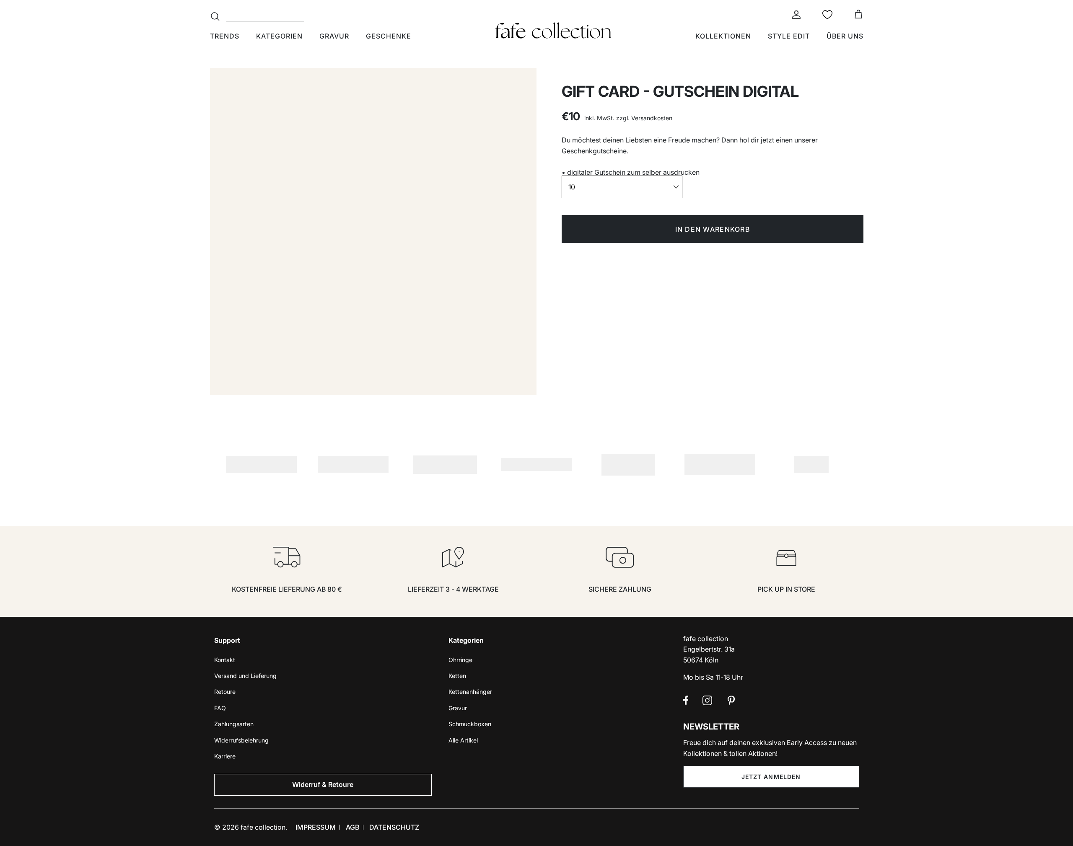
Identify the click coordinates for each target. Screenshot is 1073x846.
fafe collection (263, 827)
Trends (224, 36)
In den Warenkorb (712, 229)
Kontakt (224, 659)
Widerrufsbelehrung (241, 740)
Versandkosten (651, 118)
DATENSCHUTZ (394, 827)
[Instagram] (707, 700)
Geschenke (388, 36)
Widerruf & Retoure (322, 784)
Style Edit (789, 36)
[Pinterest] (731, 700)
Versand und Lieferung (245, 675)
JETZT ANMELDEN (771, 776)
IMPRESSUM (315, 827)
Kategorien (279, 36)
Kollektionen (723, 36)
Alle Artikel (463, 740)
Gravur (334, 36)
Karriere (225, 756)
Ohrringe (460, 659)
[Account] (794, 15)
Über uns (845, 36)
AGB (352, 827)
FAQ (220, 707)
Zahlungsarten (234, 723)
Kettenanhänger (470, 691)
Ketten (457, 675)
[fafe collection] (553, 30)
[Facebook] (685, 700)
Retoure (225, 691)
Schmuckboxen (469, 723)
